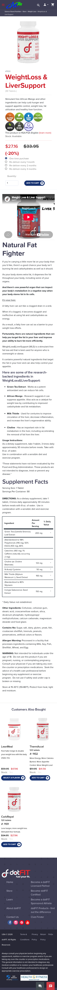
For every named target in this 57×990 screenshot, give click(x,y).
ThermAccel (37, 750)
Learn (9, 899)
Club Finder (37, 917)
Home (9, 882)
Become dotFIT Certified (39, 892)
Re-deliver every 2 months (23, 165)
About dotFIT (13, 908)
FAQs (50, 934)
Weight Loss (32, 12)
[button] (46, 5)
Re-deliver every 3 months (23, 169)
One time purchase (19, 158)
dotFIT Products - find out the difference (43, 910)
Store (24, 12)
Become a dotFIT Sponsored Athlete (41, 901)
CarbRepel (7, 820)
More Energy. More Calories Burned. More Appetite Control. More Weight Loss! (41, 761)
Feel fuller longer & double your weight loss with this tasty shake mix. (14, 754)
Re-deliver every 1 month (22, 162)
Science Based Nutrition (13, 12)
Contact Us (12, 917)
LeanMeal (7, 746)
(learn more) (45, 132)
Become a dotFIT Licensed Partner (40, 884)
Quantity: (12, 176)
